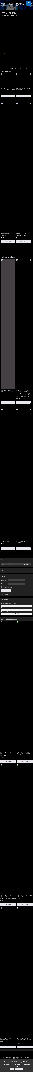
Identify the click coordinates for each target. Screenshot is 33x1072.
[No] (31, 1065)
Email (3, 607)
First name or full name (8, 603)
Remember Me (7, 587)
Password (4, 584)
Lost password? (5, 594)
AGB (13, 1059)
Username (4, 580)
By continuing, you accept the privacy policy (17, 611)
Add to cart (8, 96)
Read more (19, 1069)
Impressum (7, 1059)
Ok (12, 1069)
